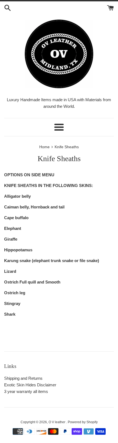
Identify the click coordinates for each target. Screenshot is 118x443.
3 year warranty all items (26, 391)
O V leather (57, 422)
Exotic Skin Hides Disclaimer (30, 385)
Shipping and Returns (23, 378)
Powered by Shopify (83, 422)
